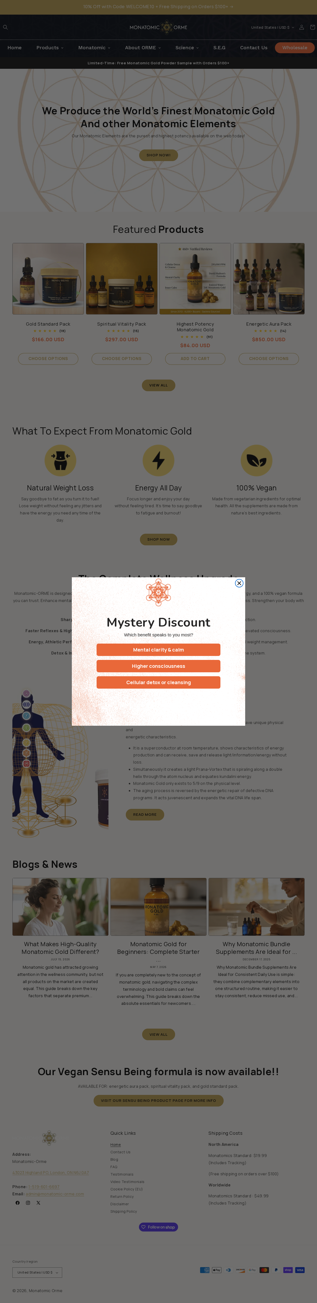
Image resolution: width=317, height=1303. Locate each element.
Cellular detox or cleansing (158, 682)
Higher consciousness (158, 666)
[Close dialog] (239, 583)
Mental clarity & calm (158, 649)
